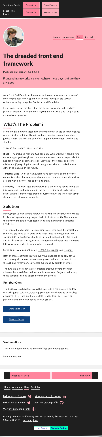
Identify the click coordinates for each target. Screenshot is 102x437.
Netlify (50, 416)
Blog (79, 37)
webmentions (22, 349)
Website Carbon (59, 428)
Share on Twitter (16, 320)
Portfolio (89, 37)
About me (68, 37)
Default (29, 5)
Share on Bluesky (17, 309)
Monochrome (50, 12)
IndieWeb (42, 349)
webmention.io (60, 349)
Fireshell (68, 250)
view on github (30, 420)
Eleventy (29, 416)
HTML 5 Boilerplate (48, 250)
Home (56, 37)
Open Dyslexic (50, 5)
